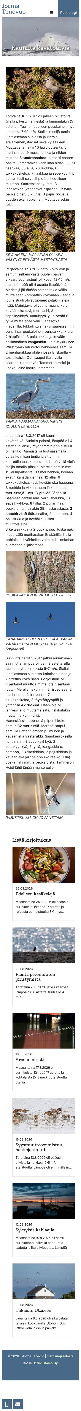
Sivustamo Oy (47, 1363)
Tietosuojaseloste (60, 1356)
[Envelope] (18, 1404)
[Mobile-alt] (7, 1404)
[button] (51, 12)
